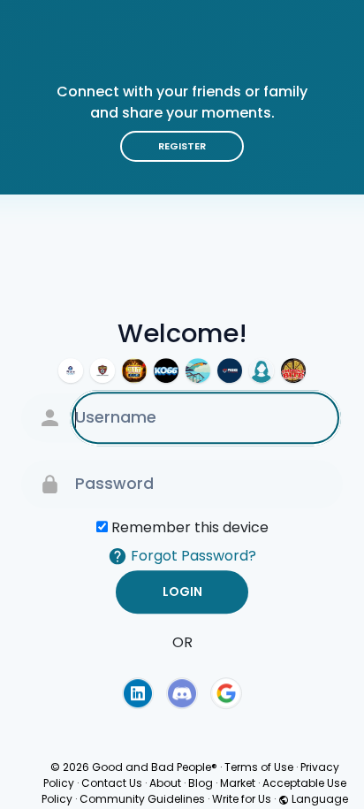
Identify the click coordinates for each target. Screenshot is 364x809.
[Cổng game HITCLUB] (134, 370)
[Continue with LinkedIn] (138, 693)
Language (318, 798)
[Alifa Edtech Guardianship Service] (198, 370)
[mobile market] (70, 370)
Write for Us (241, 798)
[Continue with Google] (226, 693)
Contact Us (111, 782)
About (165, 782)
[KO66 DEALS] (166, 370)
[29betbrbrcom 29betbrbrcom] (261, 370)
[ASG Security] (229, 370)
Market (237, 782)
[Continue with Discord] (182, 693)
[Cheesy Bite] (293, 370)
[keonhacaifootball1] (102, 370)
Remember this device (190, 527)
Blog (200, 782)
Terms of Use (258, 767)
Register (182, 146)
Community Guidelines (142, 798)
